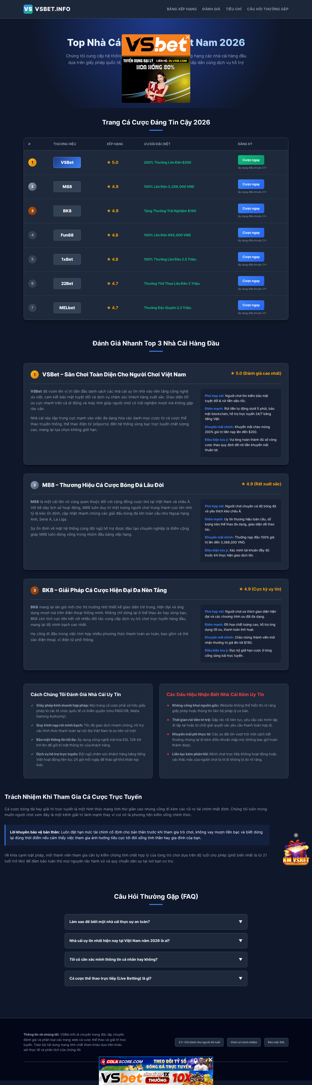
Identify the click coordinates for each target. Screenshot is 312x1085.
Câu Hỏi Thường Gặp (267, 9)
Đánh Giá (211, 9)
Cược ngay (251, 160)
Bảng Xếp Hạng (182, 9)
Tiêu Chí (233, 9)
